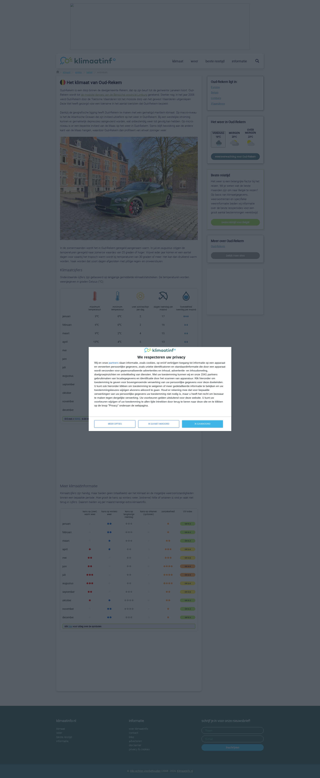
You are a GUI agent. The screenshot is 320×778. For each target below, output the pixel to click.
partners (114, 362)
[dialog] (160, 389)
